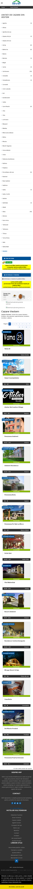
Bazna (4, 54)
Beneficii (16, 830)
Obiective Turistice (16, 815)
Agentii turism (16, 823)
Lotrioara (5, 119)
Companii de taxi (16, 825)
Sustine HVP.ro (16, 852)
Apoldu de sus (7, 32)
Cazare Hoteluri (8, 536)
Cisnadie (17, 76)
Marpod (5, 124)
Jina (4, 111)
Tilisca (4, 233)
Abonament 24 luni (16, 858)
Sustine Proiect (16, 841)
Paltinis (5, 163)
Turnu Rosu (6, 238)
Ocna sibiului (6, 150)
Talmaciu (5, 229)
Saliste (5, 198)
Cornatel (5, 84)
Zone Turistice (16, 817)
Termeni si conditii (16, 850)
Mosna (5, 141)
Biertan (17, 58)
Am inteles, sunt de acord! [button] (16, 886)
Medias (5, 128)
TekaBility (29, 870)
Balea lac (17, 49)
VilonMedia (20, 870)
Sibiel (4, 207)
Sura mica (6, 220)
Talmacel (5, 225)
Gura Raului (17, 106)
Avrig (17, 45)
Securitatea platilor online (17, 847)
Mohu (4, 137)
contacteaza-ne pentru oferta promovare (16, 269)
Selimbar (17, 203)
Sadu (17, 189)
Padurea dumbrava (8, 159)
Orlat (4, 154)
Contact (16, 833)
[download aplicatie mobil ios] (16, 307)
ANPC (15, 872)
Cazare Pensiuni (8, 361)
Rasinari (5, 176)
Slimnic (5, 216)
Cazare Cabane (8, 390)
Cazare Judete (16, 820)
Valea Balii (6, 246)
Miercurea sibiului (8, 133)
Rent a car (16, 828)
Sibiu (17, 211)
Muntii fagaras (7, 146)
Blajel (4, 62)
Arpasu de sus (7, 40)
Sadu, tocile (6, 194)
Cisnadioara (17, 80)
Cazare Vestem (14, 7)
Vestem (5, 251)
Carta (17, 67)
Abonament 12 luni (16, 855)
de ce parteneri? (16, 838)
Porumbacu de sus (17, 172)
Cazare (3, 7)
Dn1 (4, 93)
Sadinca (5, 185)
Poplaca (5, 168)
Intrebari (16, 835)
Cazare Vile (7, 332)
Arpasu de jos (17, 36)
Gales (4, 102)
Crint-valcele (6, 89)
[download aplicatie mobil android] (16, 303)
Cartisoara (17, 71)
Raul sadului (6, 181)
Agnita (17, 23)
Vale (4, 242)
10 (26, 327)
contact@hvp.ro (17, 808)
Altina (4, 27)
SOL (19, 872)
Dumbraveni (6, 97)
